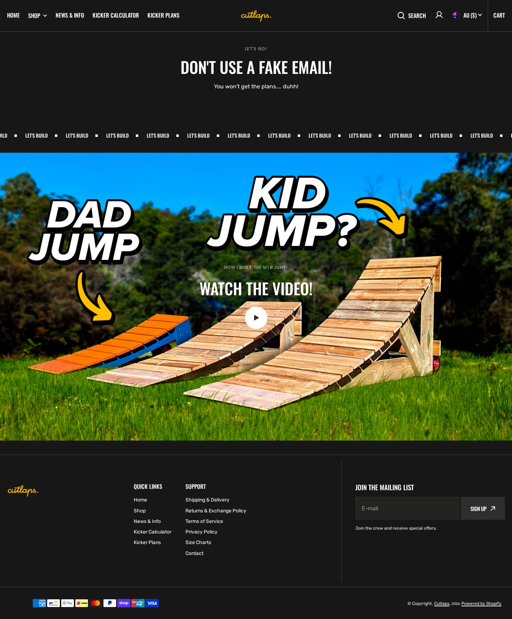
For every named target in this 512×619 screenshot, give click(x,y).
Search (417, 15)
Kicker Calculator (116, 15)
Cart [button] (499, 15)
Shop (34, 16)
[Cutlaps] (256, 15)
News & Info (70, 15)
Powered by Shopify (481, 603)
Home (13, 15)
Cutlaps (441, 603)
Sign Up (478, 508)
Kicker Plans (163, 15)
